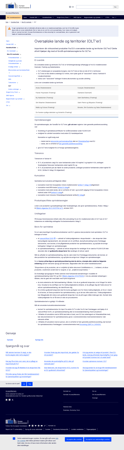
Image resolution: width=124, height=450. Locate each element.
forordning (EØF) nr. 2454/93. (90, 324)
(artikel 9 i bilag (56, 192)
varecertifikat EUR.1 (47, 238)
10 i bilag (81, 195)
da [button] (73, 7)
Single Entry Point (63, 17)
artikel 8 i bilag (63, 187)
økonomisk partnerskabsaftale (61, 141)
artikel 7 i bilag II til (84, 185)
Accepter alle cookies (74, 439)
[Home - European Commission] (18, 421)
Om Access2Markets (99, 394)
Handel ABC (33, 17)
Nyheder (10, 340)
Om (113, 17)
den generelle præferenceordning (70, 144)
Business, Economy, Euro (71, 410)
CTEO (107, 17)
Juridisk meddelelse (77, 429)
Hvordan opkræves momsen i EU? (95, 361)
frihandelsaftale (83, 141)
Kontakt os (52, 425)
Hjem (25, 17)
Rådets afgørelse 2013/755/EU (73, 276)
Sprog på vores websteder (33, 429)
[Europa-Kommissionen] (19, 5)
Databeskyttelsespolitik (60, 429)
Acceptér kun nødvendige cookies (98, 439)
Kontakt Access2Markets (71, 394)
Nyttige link (39, 340)
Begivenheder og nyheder (92, 17)
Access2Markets (11, 391)
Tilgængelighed (91, 429)
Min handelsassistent (14, 17)
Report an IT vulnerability (14, 429)
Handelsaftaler (47, 17)
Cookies (47, 429)
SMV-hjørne (77, 17)
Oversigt (95, 398)
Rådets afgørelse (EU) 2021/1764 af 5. (49, 208)
